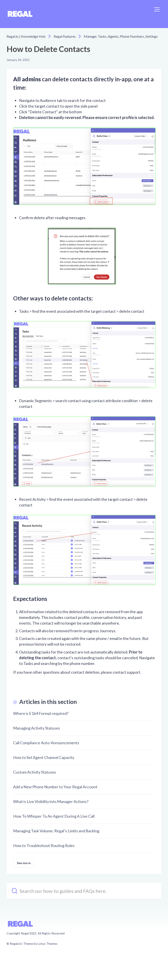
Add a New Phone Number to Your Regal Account (55, 786)
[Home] (20, 14)
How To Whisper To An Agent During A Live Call (53, 816)
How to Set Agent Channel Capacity (43, 757)
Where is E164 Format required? (40, 713)
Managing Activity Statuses (36, 728)
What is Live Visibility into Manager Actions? (50, 801)
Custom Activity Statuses (34, 772)
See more (24, 863)
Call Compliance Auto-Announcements (46, 742)
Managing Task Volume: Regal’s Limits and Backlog (56, 830)
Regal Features (65, 36)
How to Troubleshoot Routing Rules (44, 845)
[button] (156, 9)
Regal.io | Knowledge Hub (26, 36)
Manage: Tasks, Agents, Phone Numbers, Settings (121, 36)
